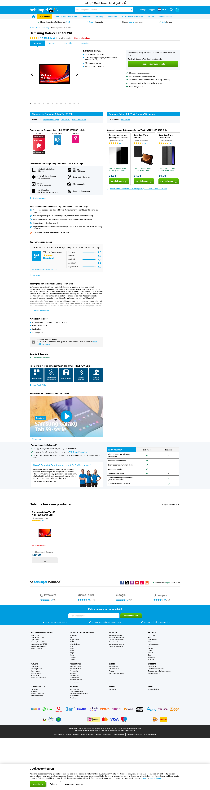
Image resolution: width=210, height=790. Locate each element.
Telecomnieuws (114, 669)
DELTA (72, 642)
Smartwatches (74, 677)
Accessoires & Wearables (132, 16)
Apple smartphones (115, 635)
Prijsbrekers (45, 16)
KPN (71, 646)
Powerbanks (74, 671)
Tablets (151, 16)
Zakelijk (152, 664)
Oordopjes (73, 673)
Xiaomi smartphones (116, 642)
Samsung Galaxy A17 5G (39, 646)
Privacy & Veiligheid (76, 691)
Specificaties (65, 120)
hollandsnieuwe (75, 644)
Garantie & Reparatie (37, 693)
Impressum (107, 734)
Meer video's (36, 439)
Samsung (46, 28)
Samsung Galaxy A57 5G (39, 644)
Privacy (98, 734)
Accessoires (125, 120)
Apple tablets (35, 667)
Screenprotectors (75, 669)
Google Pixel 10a (36, 648)
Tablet (38, 28)
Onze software (74, 696)
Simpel (72, 653)
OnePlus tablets (36, 673)
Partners (76, 734)
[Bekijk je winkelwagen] (177, 10)
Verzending (34, 689)
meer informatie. (130, 730)
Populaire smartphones (42, 633)
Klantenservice (165, 16)
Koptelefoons (74, 675)
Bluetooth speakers (76, 680)
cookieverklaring (155, 778)
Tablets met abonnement (39, 677)
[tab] (30, 103)
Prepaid (111, 671)
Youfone (72, 659)
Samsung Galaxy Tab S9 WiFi (61, 28)
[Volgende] (76, 74)
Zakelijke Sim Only (154, 673)
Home (32, 28)
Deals (150, 686)
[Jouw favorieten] (171, 10)
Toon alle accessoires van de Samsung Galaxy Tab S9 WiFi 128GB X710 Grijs (138, 189)
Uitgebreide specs (39, 198)
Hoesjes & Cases (75, 667)
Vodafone (73, 657)
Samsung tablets (36, 669)
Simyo (72, 655)
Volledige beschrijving (41, 310)
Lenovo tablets (35, 675)
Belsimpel (74, 686)
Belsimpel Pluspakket (79, 452)
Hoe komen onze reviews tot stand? (45, 269)
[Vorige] (32, 74)
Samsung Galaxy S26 (38, 642)
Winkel (112, 686)
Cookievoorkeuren (118, 734)
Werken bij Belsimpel (87, 734)
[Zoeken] (131, 10)
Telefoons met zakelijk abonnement (159, 671)
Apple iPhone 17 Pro (37, 637)
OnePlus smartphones (116, 640)
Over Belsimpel (74, 689)
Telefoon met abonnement (66, 16)
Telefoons (86, 16)
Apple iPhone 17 (36, 635)
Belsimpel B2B (152, 667)
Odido (72, 651)
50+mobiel (73, 635)
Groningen (112, 689)
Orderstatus (34, 691)
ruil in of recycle (157, 83)
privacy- (143, 778)
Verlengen (112, 16)
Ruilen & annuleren (37, 696)
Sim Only (99, 16)
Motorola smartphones (116, 644)
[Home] (33, 16)
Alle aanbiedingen (154, 689)
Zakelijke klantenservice (156, 669)
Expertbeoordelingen (51, 120)
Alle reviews (37, 275)
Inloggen (152, 10)
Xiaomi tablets (35, 671)
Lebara (72, 648)
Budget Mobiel (74, 640)
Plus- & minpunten (79, 120)
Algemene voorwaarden (134, 734)
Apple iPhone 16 (36, 640)
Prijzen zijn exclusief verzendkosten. (129, 728)
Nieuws (68, 734)
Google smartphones (116, 646)
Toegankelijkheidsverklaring (79, 693)
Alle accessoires (75, 682)
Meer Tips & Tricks (39, 385)
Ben (71, 637)
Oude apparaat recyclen (116, 673)
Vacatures (73, 698)
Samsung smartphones (116, 637)
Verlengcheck (113, 667)
